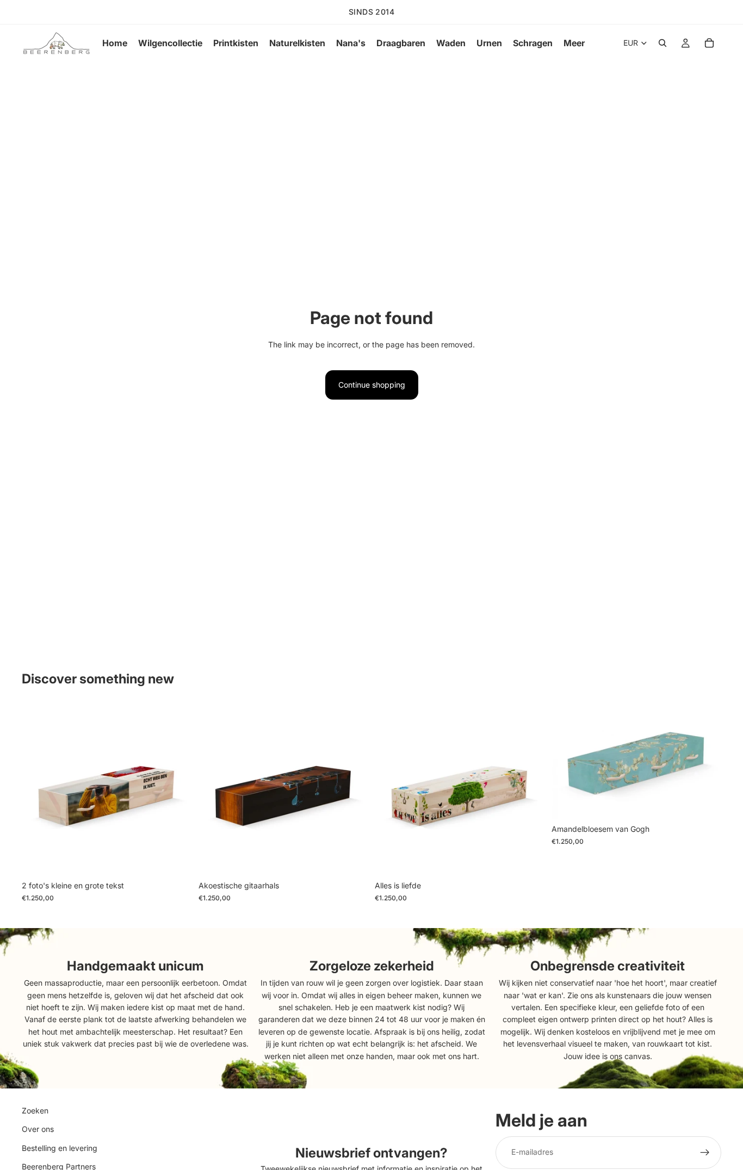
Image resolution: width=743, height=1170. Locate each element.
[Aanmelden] (705, 1152)
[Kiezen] (175, 859)
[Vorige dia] (38, 790)
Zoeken (35, 1110)
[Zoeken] (662, 43)
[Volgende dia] (175, 790)
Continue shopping (371, 384)
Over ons (38, 1129)
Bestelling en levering (59, 1148)
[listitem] (574, 42)
